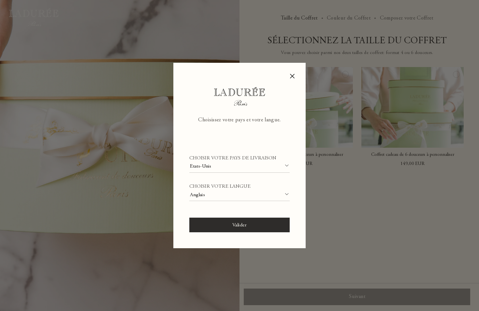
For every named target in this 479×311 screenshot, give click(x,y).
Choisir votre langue (220, 186)
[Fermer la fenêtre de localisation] (292, 76)
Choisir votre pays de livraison (233, 158)
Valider (239, 225)
